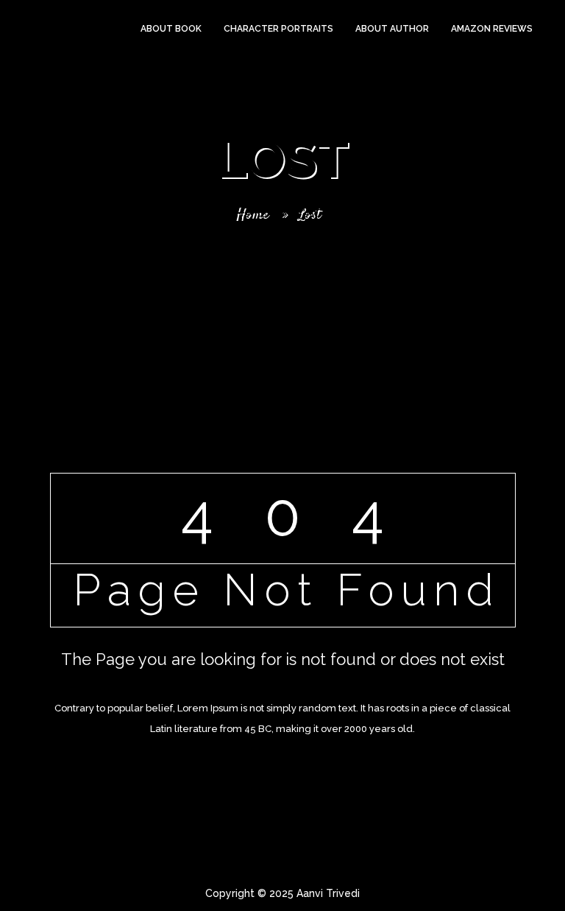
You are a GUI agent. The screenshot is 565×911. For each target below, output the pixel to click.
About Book (171, 29)
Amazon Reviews (492, 29)
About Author (392, 29)
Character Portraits (278, 29)
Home (251, 214)
